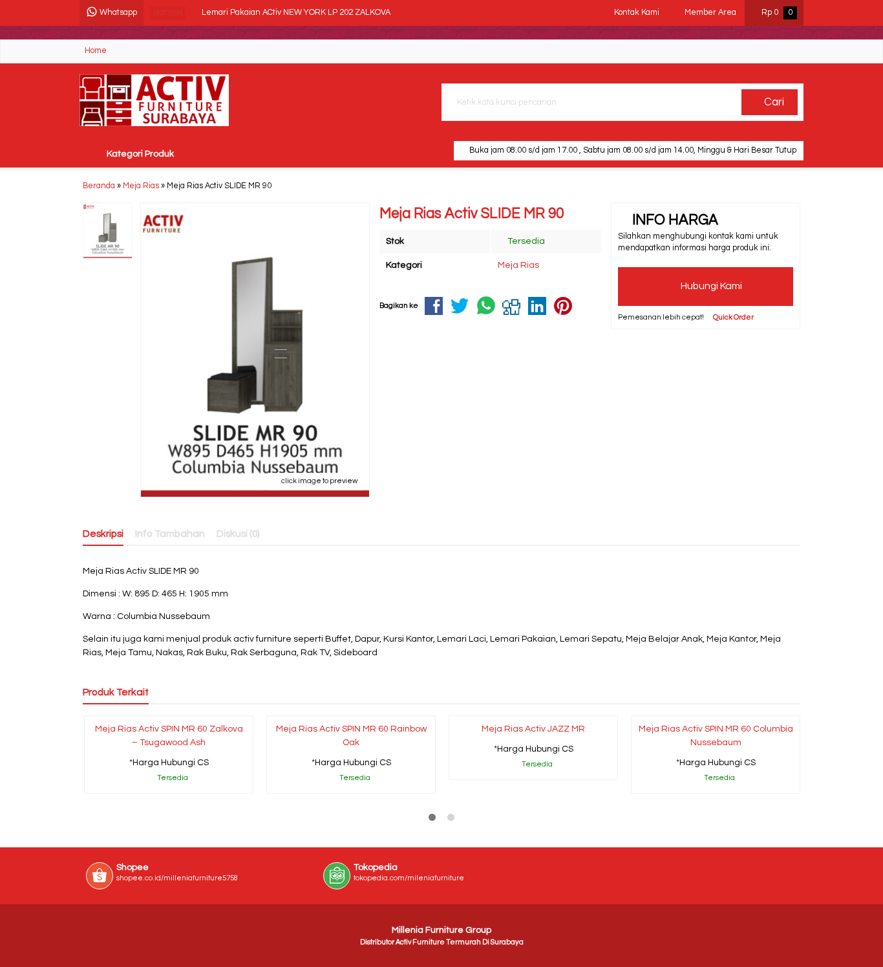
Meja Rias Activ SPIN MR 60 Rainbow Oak (351, 735)
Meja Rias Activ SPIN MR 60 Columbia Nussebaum (716, 735)
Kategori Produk (139, 153)
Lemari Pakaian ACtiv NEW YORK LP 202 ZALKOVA (296, 12)
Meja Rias (518, 265)
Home (96, 51)
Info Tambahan (170, 533)
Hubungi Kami (710, 286)
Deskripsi (103, 533)
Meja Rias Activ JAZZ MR (533, 728)
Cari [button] (772, 102)
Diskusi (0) (238, 533)
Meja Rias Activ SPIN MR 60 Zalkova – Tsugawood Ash (169, 735)
